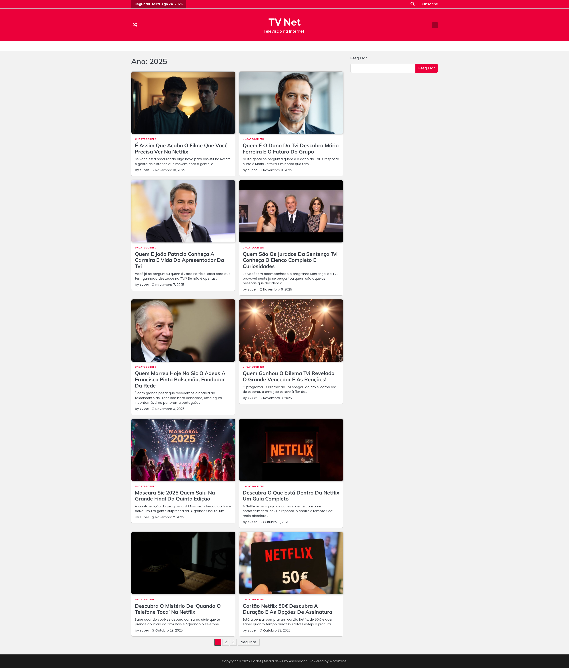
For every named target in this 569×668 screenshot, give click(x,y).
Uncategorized (145, 139)
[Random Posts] (135, 25)
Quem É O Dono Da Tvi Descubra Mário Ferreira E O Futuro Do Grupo (291, 148)
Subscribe (429, 4)
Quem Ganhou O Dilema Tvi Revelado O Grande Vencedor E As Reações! (289, 376)
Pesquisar (358, 58)
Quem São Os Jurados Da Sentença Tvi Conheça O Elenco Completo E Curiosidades (290, 260)
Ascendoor (298, 661)
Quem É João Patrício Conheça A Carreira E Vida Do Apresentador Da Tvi (179, 260)
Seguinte (248, 642)
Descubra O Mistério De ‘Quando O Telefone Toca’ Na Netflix (178, 609)
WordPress (338, 661)
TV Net (284, 22)
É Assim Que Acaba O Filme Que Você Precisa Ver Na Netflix (181, 148)
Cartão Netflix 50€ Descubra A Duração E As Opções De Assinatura (287, 609)
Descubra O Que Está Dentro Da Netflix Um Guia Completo (291, 495)
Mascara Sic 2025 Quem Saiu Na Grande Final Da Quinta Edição (175, 495)
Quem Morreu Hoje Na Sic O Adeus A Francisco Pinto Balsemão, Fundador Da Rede (180, 379)
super (144, 170)
